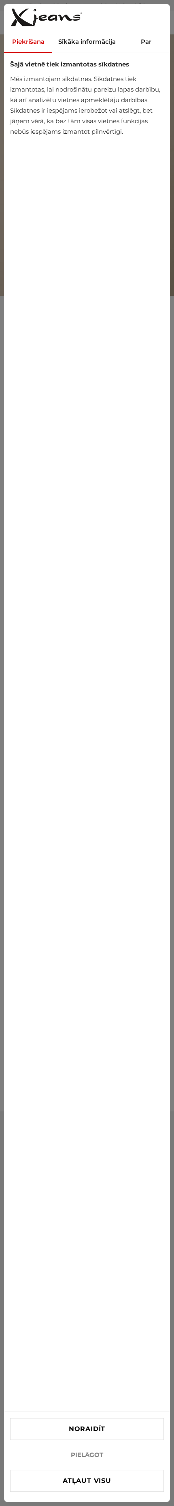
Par (146, 41)
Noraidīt (87, 1429)
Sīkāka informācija (87, 41)
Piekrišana (28, 41)
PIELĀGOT (87, 1455)
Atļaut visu (87, 1481)
